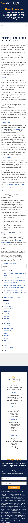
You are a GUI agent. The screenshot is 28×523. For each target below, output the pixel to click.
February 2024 (8, 343)
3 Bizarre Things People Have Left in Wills (15, 292)
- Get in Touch (14, 416)
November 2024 (8, 328)
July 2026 (6, 304)
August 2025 (7, 311)
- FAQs (14, 432)
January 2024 (7, 345)
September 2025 (8, 309)
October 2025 (7, 306)
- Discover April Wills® (14, 395)
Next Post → (13, 263)
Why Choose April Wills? (10, 283)
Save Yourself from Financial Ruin (13, 290)
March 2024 (7, 340)
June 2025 (6, 316)
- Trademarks (14, 429)
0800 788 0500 (14, 386)
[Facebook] (11, 451)
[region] (14, 359)
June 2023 (6, 350)
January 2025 (7, 326)
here (24, 473)
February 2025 (8, 323)
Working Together (5, 522)
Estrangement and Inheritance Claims (14, 280)
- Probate (14, 403)
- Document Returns (14, 411)
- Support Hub (14, 415)
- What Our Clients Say (14, 424)
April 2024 (6, 338)
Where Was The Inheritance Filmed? (14, 287)
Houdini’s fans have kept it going (16, 184)
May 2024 (6, 335)
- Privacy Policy (14, 427)
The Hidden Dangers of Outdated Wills (14, 285)
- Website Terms (14, 426)
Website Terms (14, 521)
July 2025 (6, 313)
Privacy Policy (4, 521)
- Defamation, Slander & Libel (14, 400)
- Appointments (14, 413)
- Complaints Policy (14, 422)
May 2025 (6, 318)
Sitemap (21, 521)
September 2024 (8, 331)
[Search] (25, 266)
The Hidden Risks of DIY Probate (12, 297)
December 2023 (8, 348)
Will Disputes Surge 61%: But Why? (13, 278)
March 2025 (7, 321)
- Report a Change (14, 410)
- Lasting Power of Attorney (14, 397)
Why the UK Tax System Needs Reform (14, 295)
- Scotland (14, 430)
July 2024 (6, 333)
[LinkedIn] (16, 451)
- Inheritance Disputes (14, 402)
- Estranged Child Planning (14, 399)
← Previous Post (5, 263)
